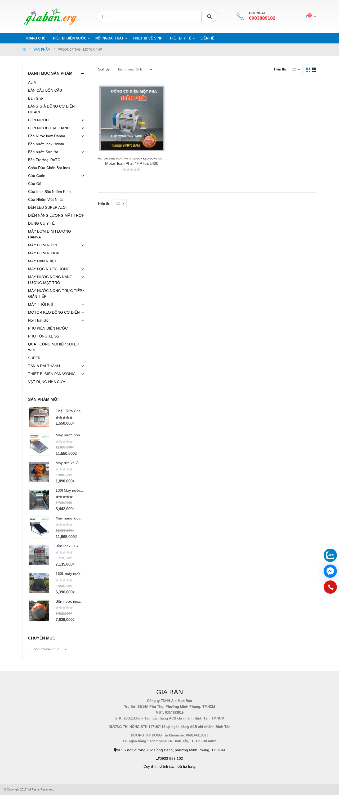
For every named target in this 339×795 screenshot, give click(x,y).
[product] (131, 118)
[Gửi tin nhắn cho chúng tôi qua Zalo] (330, 555)
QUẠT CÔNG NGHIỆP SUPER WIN (53, 347)
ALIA (32, 82)
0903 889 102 (171, 758)
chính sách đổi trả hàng (177, 767)
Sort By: (104, 69)
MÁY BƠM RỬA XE (44, 253)
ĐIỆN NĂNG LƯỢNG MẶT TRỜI (55, 215)
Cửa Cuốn (36, 176)
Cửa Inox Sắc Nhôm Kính (49, 191)
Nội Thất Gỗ (38, 320)
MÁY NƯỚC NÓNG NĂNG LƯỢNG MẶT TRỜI (50, 280)
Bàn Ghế (35, 98)
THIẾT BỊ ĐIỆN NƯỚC (68, 38)
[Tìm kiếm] (209, 16)
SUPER (34, 358)
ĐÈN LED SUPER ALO (47, 207)
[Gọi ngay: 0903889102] (330, 588)
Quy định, (151, 767)
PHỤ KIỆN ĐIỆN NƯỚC (48, 328)
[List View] (313, 69)
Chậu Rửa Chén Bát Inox (49, 168)
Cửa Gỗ (34, 183)
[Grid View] (307, 69)
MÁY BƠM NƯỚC (43, 245)
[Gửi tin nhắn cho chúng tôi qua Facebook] (330, 571)
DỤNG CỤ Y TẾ (41, 223)
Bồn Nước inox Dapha (46, 136)
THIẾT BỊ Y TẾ (179, 38)
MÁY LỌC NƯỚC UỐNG (49, 269)
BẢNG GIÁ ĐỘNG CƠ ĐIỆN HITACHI (51, 109)
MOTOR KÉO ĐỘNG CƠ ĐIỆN (151, 158)
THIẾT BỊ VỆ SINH (147, 38)
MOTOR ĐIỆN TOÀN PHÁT (114, 158)
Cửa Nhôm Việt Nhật (45, 199)
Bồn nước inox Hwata (46, 144)
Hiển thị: (280, 69)
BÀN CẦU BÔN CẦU (45, 90)
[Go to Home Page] (24, 49)
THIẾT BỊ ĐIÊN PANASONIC (51, 374)
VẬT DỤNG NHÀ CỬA (46, 382)
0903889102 (262, 18)
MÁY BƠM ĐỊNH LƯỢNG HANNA (49, 234)
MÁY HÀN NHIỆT (42, 261)
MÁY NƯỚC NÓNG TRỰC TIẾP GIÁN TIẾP (55, 293)
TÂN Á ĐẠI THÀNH (44, 366)
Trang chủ (35, 38)
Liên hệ (207, 38)
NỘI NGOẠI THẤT (109, 38)
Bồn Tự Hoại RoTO (44, 160)
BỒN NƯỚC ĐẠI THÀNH (49, 128)
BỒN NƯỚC (38, 120)
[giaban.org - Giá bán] (50, 16)
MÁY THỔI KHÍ (40, 304)
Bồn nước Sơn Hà (43, 152)
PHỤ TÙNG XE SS (43, 336)
